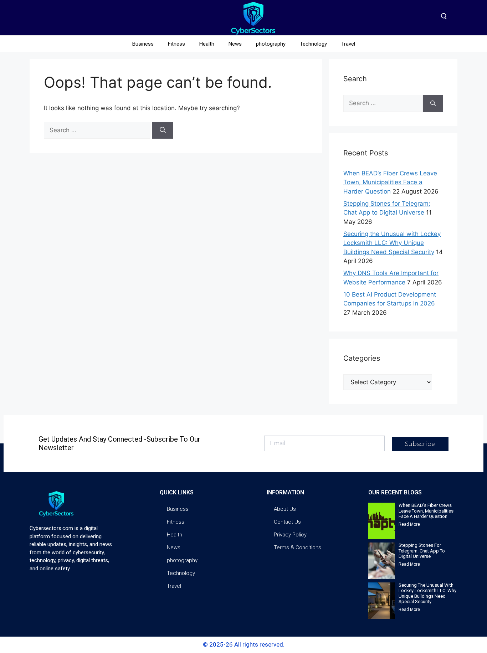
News (235, 44)
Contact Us (287, 522)
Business (143, 44)
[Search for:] (98, 130)
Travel (348, 44)
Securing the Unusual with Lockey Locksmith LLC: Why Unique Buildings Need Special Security (392, 243)
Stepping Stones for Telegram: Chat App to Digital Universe (422, 551)
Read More (409, 524)
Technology (313, 44)
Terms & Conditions (297, 547)
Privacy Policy (290, 534)
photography (271, 44)
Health (206, 44)
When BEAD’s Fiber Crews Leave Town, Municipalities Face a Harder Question (390, 182)
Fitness (176, 44)
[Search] (162, 130)
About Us (285, 509)
